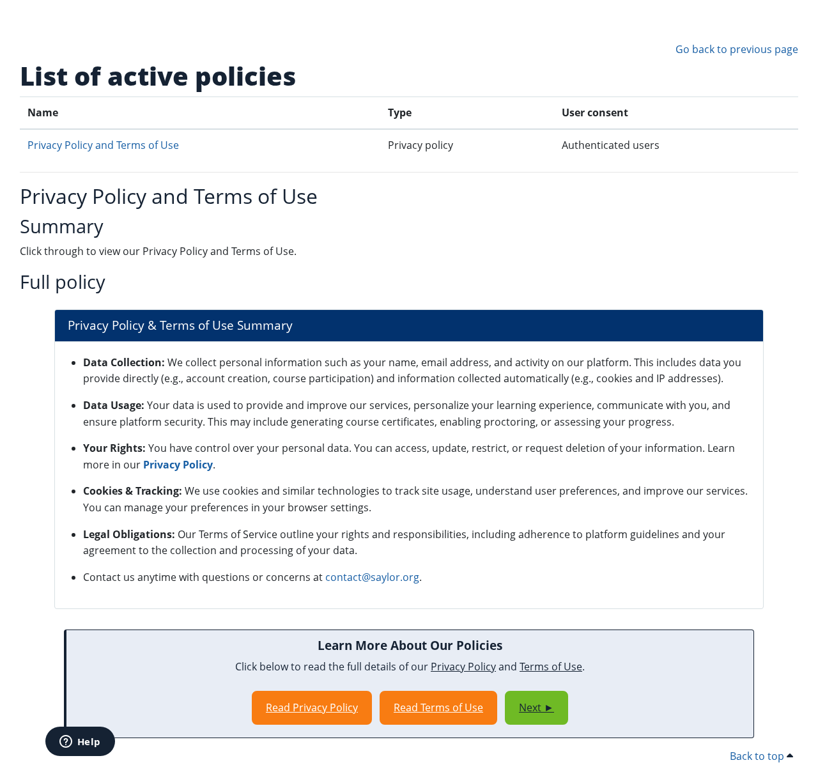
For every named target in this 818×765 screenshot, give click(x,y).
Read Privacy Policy (312, 707)
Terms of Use (551, 667)
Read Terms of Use (438, 707)
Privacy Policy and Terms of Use (103, 145)
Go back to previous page (736, 49)
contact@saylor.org (372, 577)
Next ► (536, 707)
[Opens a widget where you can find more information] (80, 743)
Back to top (758, 756)
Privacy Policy (178, 465)
